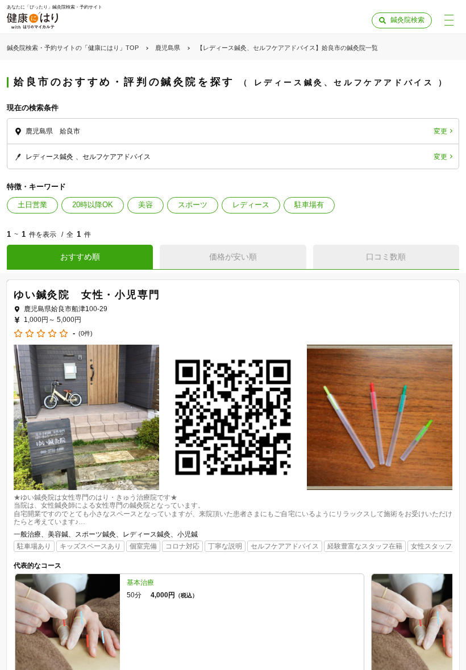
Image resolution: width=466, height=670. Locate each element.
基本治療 (140, 583)
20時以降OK (92, 204)
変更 (440, 131)
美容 (145, 204)
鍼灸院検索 (407, 20)
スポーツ (192, 204)
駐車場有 (309, 204)
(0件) (85, 333)
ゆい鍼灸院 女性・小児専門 (87, 294)
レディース (250, 204)
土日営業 (32, 204)
